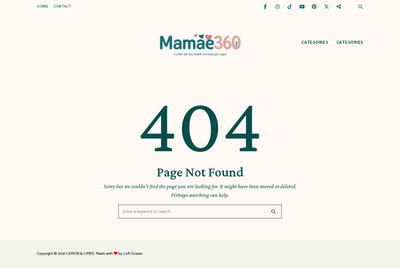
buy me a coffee (339, 7)
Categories (314, 42)
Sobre (42, 7)
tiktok (290, 7)
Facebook (265, 7)
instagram (277, 7)
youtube (302, 7)
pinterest (314, 7)
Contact (62, 7)
